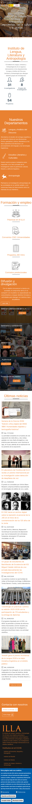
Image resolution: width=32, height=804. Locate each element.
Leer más (5, 303)
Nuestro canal (6, 364)
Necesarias (5, 792)
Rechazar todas (18, 800)
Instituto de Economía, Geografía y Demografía (13, 752)
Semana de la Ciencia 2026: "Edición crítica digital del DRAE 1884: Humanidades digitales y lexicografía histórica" (14, 425)
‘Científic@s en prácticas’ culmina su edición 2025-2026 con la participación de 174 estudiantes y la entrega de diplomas (15, 611)
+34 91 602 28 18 (7, 2)
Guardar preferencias (8, 796)
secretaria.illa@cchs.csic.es (10, 1)
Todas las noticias (15, 685)
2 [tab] (15, 38)
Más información (24, 788)
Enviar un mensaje (8, 709)
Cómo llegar (7, 714)
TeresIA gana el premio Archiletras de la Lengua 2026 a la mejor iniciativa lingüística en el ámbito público (15, 659)
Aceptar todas (6, 800)
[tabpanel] (16, 18)
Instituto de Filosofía (9, 756)
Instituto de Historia (9, 760)
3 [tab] (17, 38)
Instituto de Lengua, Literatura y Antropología (13, 764)
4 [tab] (20, 38)
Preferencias (21, 792)
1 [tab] (12, 38)
